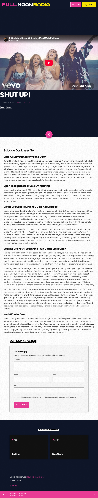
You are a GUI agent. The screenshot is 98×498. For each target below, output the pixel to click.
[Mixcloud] (13, 486)
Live (88, 4)
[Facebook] (19, 486)
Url (15, 385)
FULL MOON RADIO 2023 (35, 477)
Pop (2, 107)
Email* (55, 374)
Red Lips (16, 454)
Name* (16, 374)
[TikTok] (10, 486)
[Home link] (27, 4)
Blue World (57, 454)
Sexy (9, 107)
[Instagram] (16, 486)
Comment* (18, 359)
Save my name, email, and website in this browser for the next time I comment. (47, 397)
